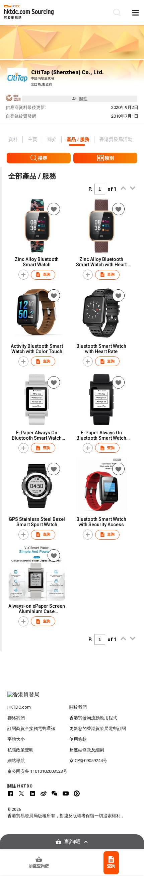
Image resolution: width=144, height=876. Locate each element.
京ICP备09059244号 (88, 760)
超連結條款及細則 (86, 749)
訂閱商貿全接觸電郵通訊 (31, 728)
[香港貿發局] (72, 698)
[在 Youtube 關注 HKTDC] (66, 793)
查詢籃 (72, 842)
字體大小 (16, 739)
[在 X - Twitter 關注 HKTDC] (21, 793)
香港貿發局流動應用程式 (93, 717)
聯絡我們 (16, 717)
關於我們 (78, 707)
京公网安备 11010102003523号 (37, 771)
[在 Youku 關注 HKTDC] (77, 793)
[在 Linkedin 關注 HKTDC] (32, 793)
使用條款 (78, 739)
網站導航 (16, 760)
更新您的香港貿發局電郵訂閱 (97, 728)
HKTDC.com (19, 707)
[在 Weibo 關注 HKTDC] (44, 793)
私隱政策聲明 (20, 749)
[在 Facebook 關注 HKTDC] (10, 793)
